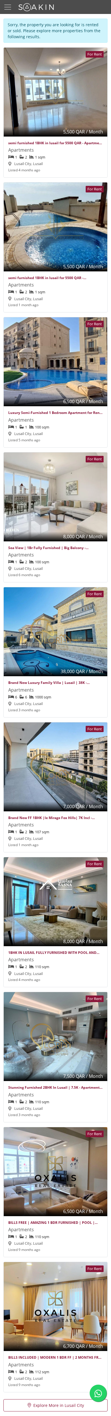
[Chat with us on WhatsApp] (98, 1393)
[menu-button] (7, 7)
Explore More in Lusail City (58, 1405)
